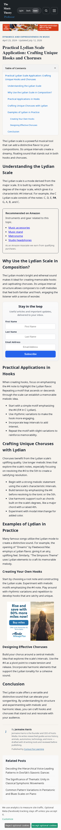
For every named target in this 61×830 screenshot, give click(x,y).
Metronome (15, 236)
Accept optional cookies (44, 825)
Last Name (11, 331)
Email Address (12, 342)
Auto (35, 11)
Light (21, 11)
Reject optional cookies (17, 825)
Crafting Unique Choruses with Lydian (28, 105)
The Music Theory (9, 10)
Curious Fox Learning (34, 749)
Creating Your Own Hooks (22, 118)
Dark (28, 11)
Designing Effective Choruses (23, 125)
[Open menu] (54, 10)
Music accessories (19, 227)
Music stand (15, 232)
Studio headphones (20, 240)
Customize (7, 819)
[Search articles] (46, 10)
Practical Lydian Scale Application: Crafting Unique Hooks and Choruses (28, 77)
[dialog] (30, 817)
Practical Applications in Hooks (24, 98)
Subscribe (30, 354)
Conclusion (13, 131)
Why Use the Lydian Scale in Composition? (30, 92)
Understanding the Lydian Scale (24, 85)
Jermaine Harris (23, 729)
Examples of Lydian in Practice (23, 112)
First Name (11, 321)
